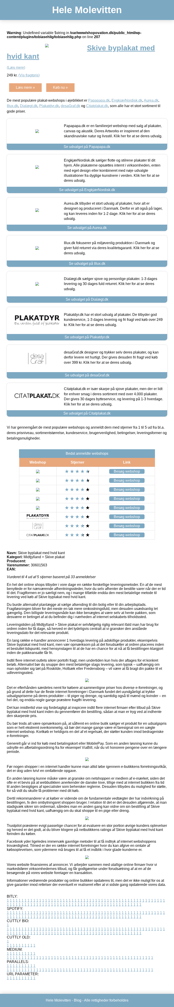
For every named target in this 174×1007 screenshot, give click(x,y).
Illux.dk (12, 106)
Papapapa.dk (99, 100)
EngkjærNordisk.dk (126, 100)
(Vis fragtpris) (29, 75)
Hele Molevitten (87, 10)
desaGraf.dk (70, 106)
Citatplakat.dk (97, 106)
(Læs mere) (16, 67)
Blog (77, 1000)
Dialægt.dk (28, 106)
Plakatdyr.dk (49, 106)
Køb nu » (60, 87)
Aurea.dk (151, 100)
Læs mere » (25, 87)
